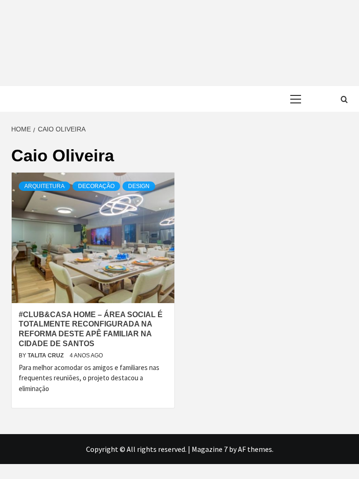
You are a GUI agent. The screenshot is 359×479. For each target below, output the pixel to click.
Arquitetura (44, 186)
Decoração (96, 186)
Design (139, 186)
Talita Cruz (46, 355)
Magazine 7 (210, 449)
